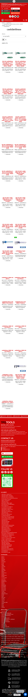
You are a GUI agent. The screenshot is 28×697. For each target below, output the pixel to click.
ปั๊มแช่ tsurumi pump (9, 652)
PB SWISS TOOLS (11, 636)
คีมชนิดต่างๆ (9, 638)
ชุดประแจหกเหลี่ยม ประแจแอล (5, 640)
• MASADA (3, 584)
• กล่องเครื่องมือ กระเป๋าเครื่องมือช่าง (7, 504)
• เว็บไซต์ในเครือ (4, 625)
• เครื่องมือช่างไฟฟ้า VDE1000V (7, 495)
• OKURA (2, 591)
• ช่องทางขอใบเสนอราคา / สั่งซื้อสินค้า (8, 619)
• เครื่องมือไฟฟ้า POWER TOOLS (7, 509)
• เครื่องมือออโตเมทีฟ (5, 522)
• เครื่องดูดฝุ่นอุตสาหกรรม (5, 529)
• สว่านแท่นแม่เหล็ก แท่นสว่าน (6, 519)
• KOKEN (2, 574)
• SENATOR (3, 597)
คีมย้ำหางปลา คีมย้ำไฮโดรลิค (16, 638)
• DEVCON (3, 559)
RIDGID (16, 636)
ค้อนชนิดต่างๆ (23, 638)
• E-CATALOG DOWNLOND (6, 613)
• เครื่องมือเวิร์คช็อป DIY (5, 531)
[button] (23, 20)
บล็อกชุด (2, 646)
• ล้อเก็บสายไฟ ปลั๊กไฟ (5, 547)
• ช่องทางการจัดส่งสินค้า (5, 621)
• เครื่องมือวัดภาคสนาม (5, 542)
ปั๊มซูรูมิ (2, 650)
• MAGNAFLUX (3, 581)
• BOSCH (2, 558)
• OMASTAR (3, 592)
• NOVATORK (3, 590)
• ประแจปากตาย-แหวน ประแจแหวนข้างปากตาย (9, 498)
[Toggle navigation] (26, 20)
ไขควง (21, 656)
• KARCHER (3, 566)
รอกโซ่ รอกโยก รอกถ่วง (4, 654)
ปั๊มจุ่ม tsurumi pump (18, 648)
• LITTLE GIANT (4, 577)
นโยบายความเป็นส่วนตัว (9, 692)
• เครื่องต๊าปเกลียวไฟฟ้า (5, 521)
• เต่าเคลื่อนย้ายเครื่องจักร (5, 515)
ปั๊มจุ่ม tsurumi (11, 648)
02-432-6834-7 (5, 446)
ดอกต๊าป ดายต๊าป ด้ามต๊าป (15, 640)
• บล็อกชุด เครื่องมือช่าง (5, 500)
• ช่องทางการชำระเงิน (5, 620)
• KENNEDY (3, 569)
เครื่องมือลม (22, 654)
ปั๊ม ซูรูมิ (7, 648)
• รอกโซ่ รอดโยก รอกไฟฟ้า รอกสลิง (7, 517)
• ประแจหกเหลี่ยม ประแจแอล (6, 499)
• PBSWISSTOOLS (4, 593)
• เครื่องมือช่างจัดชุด (4, 501)
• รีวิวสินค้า (3, 616)
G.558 (14, 632)
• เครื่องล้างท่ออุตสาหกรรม (6, 530)
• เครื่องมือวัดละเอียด (5, 524)
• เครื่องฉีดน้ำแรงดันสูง (5, 527)
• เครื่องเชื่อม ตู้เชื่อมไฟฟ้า (5, 543)
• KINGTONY (3, 570)
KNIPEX (2, 634)
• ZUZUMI (3, 607)
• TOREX (2, 601)
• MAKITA (2, 582)
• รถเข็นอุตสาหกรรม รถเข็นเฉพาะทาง (7, 535)
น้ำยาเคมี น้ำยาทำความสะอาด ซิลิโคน (19, 644)
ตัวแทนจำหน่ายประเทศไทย (5, 642)
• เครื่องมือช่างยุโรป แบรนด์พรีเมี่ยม (7, 497)
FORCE (12, 632)
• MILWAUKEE (3, 585)
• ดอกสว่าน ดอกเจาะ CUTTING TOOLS (8, 537)
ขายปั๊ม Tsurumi (4, 638)
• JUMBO (2, 565)
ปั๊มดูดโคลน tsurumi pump (8, 650)
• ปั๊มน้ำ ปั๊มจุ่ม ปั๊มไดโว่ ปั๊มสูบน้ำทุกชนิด (8, 541)
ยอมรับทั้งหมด (17, 694)
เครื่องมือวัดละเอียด (4, 656)
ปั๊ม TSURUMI (3, 648)
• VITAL (2, 604)
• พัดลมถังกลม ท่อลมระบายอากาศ (7, 548)
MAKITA (5, 634)
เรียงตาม (4, 34)
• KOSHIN (2, 576)
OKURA (2, 636)
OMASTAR (6, 636)
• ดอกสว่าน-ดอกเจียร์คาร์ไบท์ (6, 538)
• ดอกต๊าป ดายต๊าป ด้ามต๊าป (6, 540)
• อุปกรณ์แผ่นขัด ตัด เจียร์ (5, 552)
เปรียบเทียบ (8, 72)
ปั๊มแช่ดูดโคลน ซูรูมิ (17, 652)
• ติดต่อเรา (3, 627)
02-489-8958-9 (12, 446)
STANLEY (19, 636)
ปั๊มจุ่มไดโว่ (23, 648)
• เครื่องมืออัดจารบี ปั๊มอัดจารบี (6, 511)
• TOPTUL (3, 600)
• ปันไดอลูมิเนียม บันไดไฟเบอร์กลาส (7, 533)
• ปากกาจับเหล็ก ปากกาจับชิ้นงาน (7, 506)
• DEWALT (3, 560)
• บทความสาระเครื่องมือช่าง (6, 615)
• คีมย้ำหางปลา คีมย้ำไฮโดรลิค (6, 514)
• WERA (2, 606)
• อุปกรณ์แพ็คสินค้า (4, 551)
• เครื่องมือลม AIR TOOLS (5, 510)
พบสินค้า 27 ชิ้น (5, 43)
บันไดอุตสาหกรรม (7, 646)
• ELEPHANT (3, 561)
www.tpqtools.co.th (6, 450)
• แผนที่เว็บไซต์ (3, 624)
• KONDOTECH (4, 575)
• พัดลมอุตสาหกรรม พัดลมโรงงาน (7, 549)
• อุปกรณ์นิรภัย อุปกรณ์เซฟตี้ (6, 546)
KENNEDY (21, 633)
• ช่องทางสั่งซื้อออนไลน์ (5, 618)
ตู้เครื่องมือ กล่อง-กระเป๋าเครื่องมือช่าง (7, 644)
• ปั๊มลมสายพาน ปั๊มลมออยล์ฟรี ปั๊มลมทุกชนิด (9, 532)
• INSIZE (2, 564)
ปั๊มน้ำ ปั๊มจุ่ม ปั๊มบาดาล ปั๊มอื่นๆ (18, 650)
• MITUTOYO (3, 587)
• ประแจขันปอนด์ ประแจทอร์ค (6, 508)
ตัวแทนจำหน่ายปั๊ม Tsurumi (14, 642)
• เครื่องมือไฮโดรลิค (4, 513)
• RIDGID (2, 595)
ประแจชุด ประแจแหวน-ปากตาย (19, 646)
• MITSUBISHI (3, 586)
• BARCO (2, 556)
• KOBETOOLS (3, 572)
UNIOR (22, 636)
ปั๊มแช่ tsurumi (3, 652)
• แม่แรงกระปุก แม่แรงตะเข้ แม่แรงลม (7, 516)
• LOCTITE (3, 579)
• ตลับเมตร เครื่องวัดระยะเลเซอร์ (7, 526)
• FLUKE (2, 563)
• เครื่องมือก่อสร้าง (4, 520)
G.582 (17, 632)
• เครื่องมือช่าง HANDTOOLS (6, 494)
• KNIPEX (2, 571)
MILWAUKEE (9, 634)
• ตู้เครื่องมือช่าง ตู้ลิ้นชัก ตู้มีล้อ (6, 503)
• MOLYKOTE (3, 588)
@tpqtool (4, 447)
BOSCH (2, 632)
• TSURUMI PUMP (4, 602)
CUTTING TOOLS (7, 632)
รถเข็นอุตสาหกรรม (23, 652)
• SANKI (2, 596)
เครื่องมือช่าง (14, 654)
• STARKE (2, 598)
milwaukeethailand (15, 634)
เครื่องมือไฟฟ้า (11, 656)
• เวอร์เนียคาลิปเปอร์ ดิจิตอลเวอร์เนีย (7, 525)
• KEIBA (2, 568)
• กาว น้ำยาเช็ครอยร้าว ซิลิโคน (6, 536)
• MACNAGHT (3, 580)
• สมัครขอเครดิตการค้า (5, 626)
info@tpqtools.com (6, 449)
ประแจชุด (11, 646)
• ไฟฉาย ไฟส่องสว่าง (4, 505)
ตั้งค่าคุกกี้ (10, 694)
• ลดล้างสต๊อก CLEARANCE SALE (7, 614)
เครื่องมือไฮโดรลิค (17, 656)
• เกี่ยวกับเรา (3, 623)
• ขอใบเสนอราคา (4, 611)
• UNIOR (2, 603)
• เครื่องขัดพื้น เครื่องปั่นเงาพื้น (6, 545)
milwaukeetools (22, 634)
